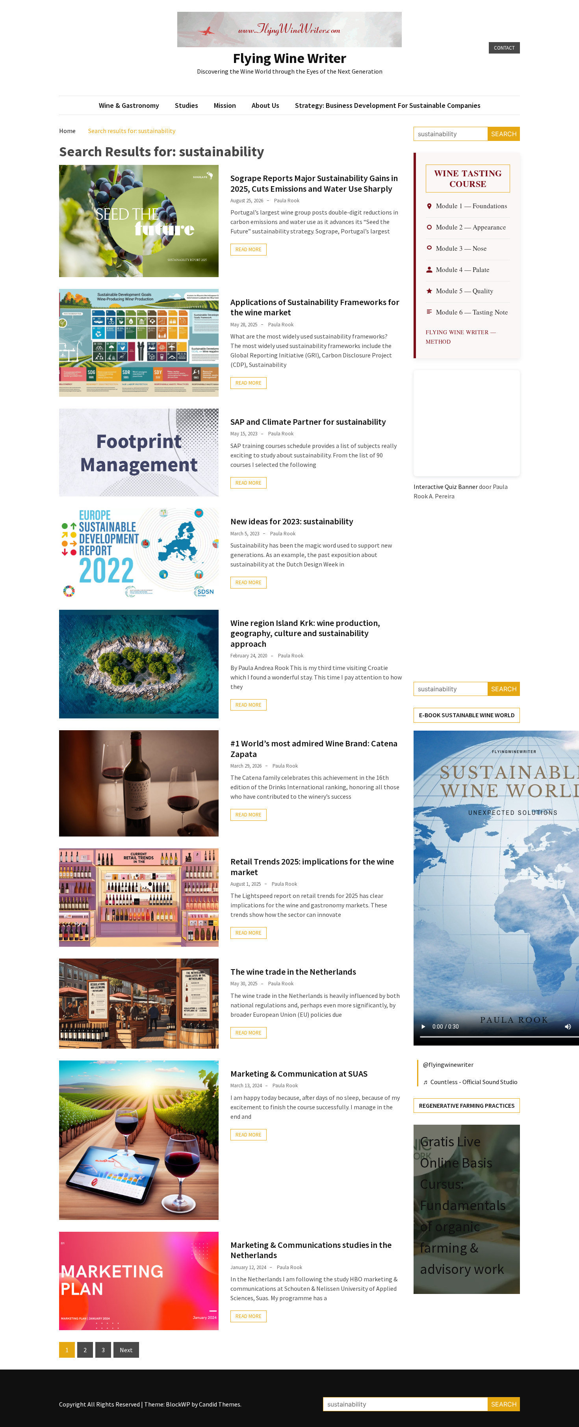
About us (265, 105)
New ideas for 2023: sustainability (291, 521)
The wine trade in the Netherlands (293, 971)
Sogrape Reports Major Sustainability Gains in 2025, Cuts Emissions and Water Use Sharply (314, 183)
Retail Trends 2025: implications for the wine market (312, 866)
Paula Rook (286, 200)
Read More (249, 249)
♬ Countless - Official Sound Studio (470, 1082)
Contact (504, 47)
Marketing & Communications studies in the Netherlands (311, 1249)
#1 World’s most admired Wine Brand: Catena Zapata (313, 748)
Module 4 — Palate (463, 269)
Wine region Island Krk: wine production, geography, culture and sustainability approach (305, 633)
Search (504, 134)
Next (126, 1350)
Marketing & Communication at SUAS (298, 1073)
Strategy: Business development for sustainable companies (388, 105)
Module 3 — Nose (461, 248)
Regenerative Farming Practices (467, 1105)
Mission (225, 105)
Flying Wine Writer (289, 58)
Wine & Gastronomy (129, 105)
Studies (186, 105)
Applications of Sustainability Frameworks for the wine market (314, 307)
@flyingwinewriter (448, 1064)
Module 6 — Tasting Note (472, 311)
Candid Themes (219, 1404)
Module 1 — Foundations (471, 205)
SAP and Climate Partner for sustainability (308, 421)
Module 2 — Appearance (471, 226)
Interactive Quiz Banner (446, 486)
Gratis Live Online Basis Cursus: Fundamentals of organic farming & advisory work (463, 1205)
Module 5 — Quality (465, 290)
